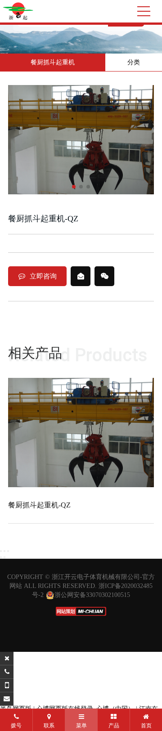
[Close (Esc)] (1, 551)
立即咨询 (43, 276)
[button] (74, 186)
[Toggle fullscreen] (4, 551)
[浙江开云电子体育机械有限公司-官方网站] (18, 11)
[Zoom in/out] (8, 551)
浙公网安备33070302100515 (92, 595)
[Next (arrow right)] (4, 557)
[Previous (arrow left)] (1, 557)
